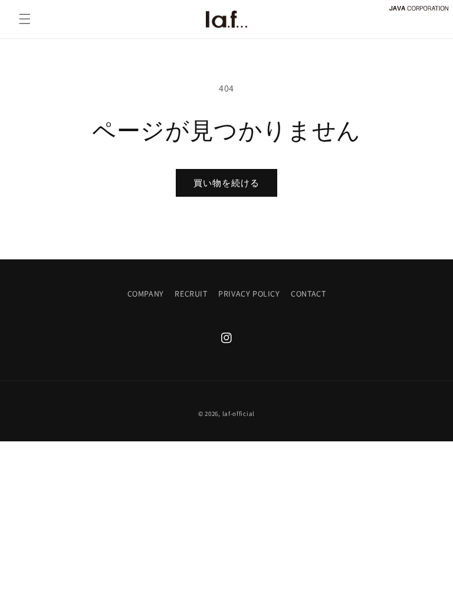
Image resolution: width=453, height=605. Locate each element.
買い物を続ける (226, 182)
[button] (25, 19)
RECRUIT (191, 293)
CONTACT (308, 293)
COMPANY (145, 293)
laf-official (238, 413)
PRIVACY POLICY (249, 293)
